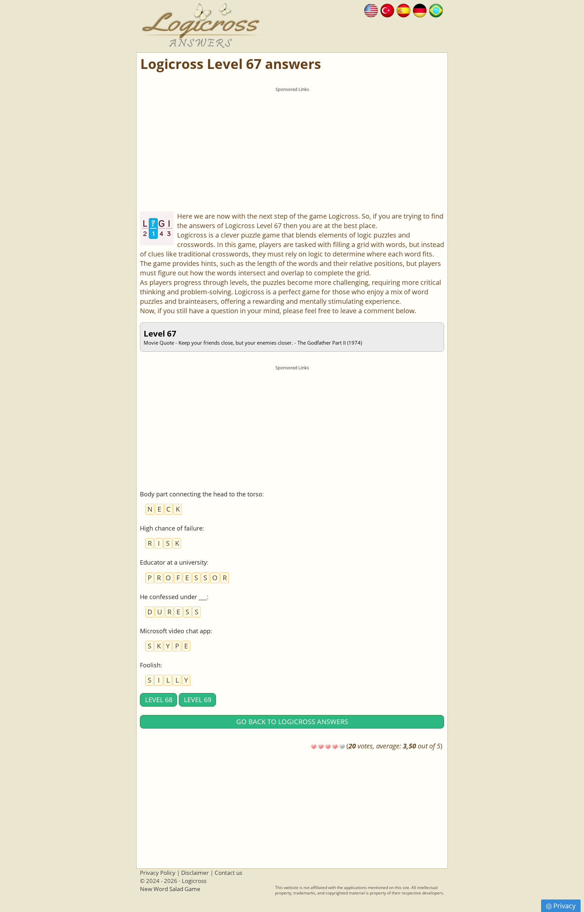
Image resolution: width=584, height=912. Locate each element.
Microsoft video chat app (175, 631)
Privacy (564, 905)
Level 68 (158, 699)
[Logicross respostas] (436, 9)
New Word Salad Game (170, 889)
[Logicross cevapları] (387, 9)
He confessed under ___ (173, 597)
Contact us (228, 873)
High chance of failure (171, 528)
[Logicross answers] (371, 9)
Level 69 (197, 699)
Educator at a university (173, 562)
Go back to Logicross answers (292, 721)
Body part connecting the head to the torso (201, 494)
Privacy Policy (157, 873)
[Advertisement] (292, 142)
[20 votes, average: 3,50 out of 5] (313, 746)
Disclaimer (195, 873)
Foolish (150, 665)
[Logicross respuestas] (403, 9)
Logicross (194, 881)
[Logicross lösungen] (420, 9)
